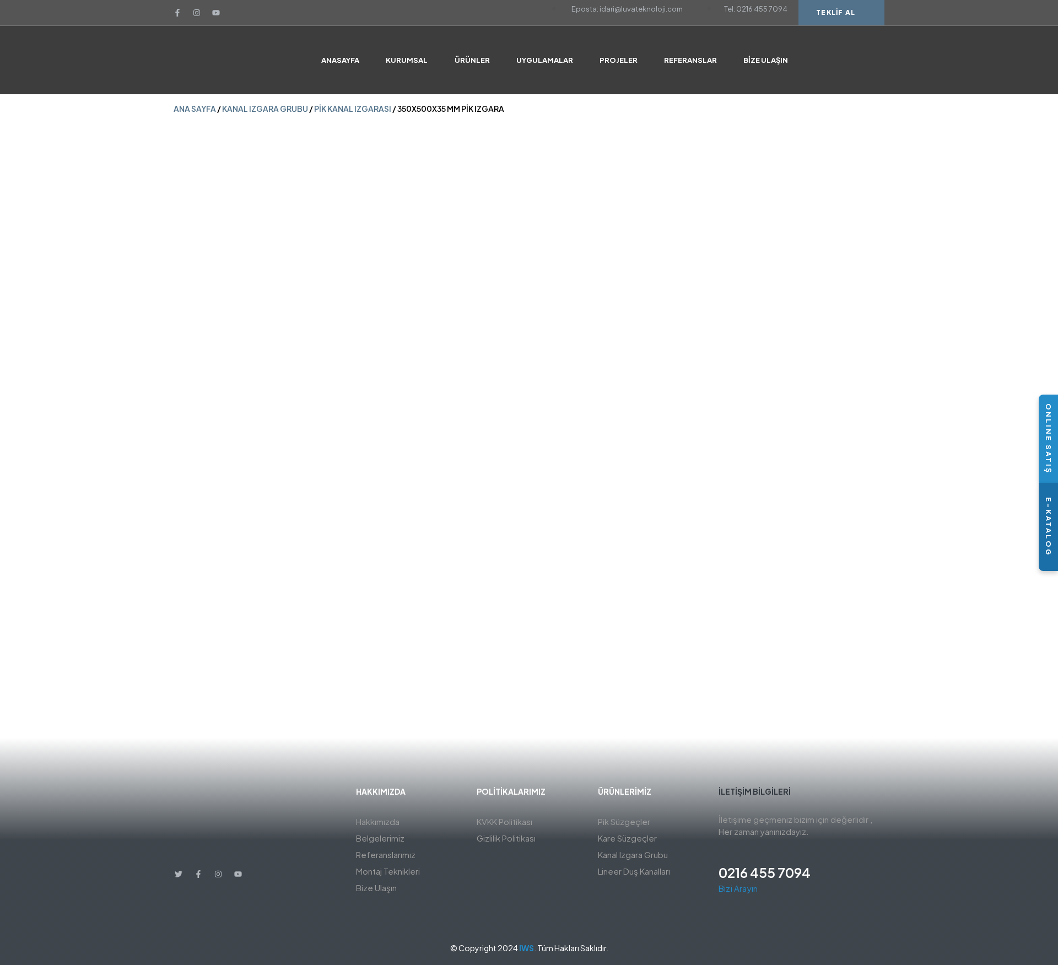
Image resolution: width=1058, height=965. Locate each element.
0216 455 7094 (765, 872)
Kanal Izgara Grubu (265, 109)
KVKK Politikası (504, 821)
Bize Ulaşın (376, 887)
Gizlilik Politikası (506, 838)
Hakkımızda (378, 821)
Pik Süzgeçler (624, 821)
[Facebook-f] (177, 13)
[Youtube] (216, 13)
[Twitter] (178, 874)
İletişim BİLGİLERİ (755, 791)
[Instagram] (197, 13)
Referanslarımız (385, 854)
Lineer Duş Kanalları (634, 871)
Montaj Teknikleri (388, 871)
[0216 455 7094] (725, 852)
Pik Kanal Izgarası (352, 109)
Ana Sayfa (195, 109)
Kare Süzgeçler (627, 838)
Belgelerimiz (380, 838)
